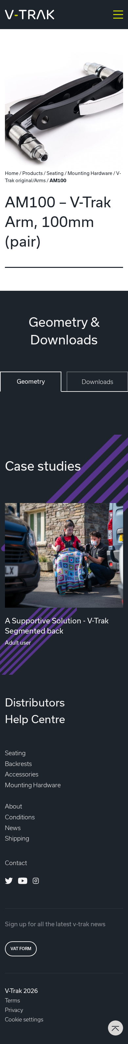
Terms (12, 1000)
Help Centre (35, 719)
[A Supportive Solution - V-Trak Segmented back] (64, 555)
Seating (55, 173)
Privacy (14, 1010)
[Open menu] (118, 14)
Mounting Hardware (90, 173)
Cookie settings (24, 1019)
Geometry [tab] (31, 381)
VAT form (21, 949)
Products (32, 173)
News (13, 828)
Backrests (18, 763)
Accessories (21, 774)
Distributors (35, 702)
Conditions (20, 817)
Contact (16, 863)
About (13, 806)
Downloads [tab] (97, 381)
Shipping (17, 838)
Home (11, 173)
